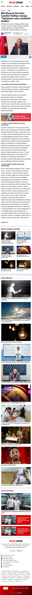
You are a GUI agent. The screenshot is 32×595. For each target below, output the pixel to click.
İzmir (22, 6)
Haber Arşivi (6, 566)
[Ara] (30, 2)
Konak (3, 579)
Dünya (3, 6)
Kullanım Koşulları (12, 572)
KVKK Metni (21, 572)
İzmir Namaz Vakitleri (8, 558)
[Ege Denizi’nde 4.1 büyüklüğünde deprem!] (24, 250)
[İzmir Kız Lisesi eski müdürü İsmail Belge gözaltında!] (8, 250)
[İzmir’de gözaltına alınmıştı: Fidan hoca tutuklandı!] (24, 235)
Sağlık (27, 6)
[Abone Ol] (30, 57)
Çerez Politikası (6, 571)
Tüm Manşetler (6, 563)
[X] (13, 551)
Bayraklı (10, 574)
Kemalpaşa (27, 577)
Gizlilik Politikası (16, 571)
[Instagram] (16, 551)
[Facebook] (10, 551)
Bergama (17, 574)
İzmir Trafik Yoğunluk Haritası (10, 560)
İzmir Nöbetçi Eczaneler (8, 555)
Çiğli (9, 576)
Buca (29, 574)
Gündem (16, 6)
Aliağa (28, 572)
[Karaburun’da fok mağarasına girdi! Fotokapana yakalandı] (8, 235)
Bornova (23, 574)
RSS (6, 588)
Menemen (17, 579)
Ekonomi (9, 6)
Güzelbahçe (27, 576)
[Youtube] (18, 551)
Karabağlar (5, 577)
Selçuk (11, 581)
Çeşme (4, 576)
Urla (22, 581)
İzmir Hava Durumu (7, 557)
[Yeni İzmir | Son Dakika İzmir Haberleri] (16, 2)
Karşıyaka (19, 577)
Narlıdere (25, 579)
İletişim (4, 572)
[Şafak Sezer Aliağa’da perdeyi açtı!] (24, 264)
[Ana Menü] (1, 2)
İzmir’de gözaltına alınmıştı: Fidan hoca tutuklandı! (22, 242)
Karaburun (12, 577)
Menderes (10, 579)
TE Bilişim (19, 592)
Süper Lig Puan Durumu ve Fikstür (11, 561)
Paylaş (4, 56)
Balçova (4, 574)
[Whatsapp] (21, 551)
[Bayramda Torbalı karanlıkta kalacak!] (8, 264)
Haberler (3, 10)
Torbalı (17, 581)
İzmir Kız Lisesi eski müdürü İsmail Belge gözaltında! (6, 256)
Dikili (14, 576)
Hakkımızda (25, 571)
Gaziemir (19, 576)
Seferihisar (5, 581)
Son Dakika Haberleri (8, 565)
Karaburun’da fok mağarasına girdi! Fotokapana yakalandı (7, 242)
